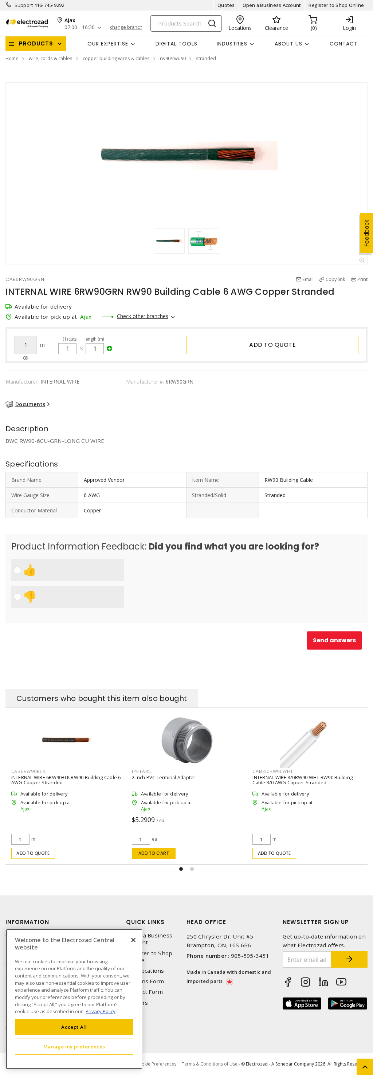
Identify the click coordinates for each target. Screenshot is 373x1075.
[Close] (133, 940)
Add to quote (272, 345)
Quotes (226, 5)
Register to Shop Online (336, 5)
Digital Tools (176, 43)
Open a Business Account (272, 5)
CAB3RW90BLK (148, 771)
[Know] (25, 358)
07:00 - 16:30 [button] (79, 27)
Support (24, 5)
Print (362, 279)
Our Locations (145, 970)
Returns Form (145, 981)
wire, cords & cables (50, 58)
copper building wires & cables (116, 58)
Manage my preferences (74, 1046)
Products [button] (36, 43)
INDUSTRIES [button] (232, 43)
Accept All (74, 1027)
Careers (137, 1002)
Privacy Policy (100, 1011)
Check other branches (142, 316)
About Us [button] (288, 43)
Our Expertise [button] (107, 43)
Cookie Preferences (156, 1064)
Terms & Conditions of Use (209, 1064)
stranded (206, 58)
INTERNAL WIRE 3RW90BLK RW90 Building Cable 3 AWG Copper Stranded (186, 780)
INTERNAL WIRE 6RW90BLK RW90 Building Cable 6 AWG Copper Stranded (307, 780)
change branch (126, 27)
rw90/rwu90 (173, 58)
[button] (181, 869)
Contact (344, 43)
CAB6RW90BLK (269, 771)
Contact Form (144, 991)
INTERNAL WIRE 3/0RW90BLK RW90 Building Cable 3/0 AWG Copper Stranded (59, 780)
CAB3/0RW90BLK (30, 771)
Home (12, 58)
